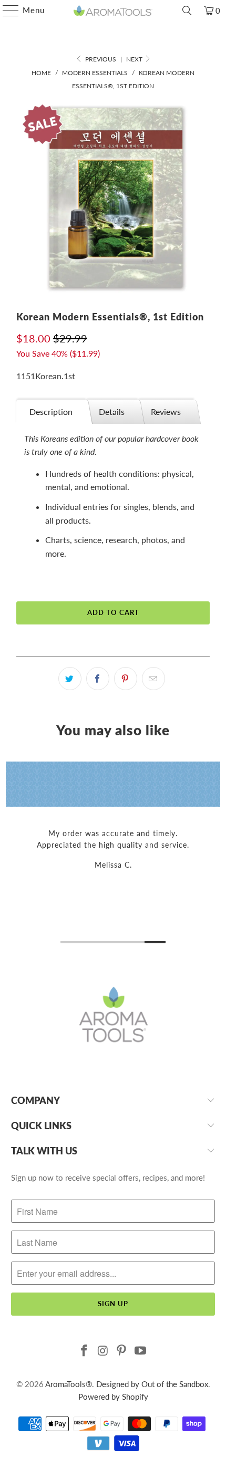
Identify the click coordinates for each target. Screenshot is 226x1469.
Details (112, 411)
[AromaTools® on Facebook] (85, 1351)
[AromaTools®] (113, 10)
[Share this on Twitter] (69, 678)
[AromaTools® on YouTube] (141, 1351)
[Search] (187, 10)
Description (51, 411)
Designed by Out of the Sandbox (152, 1384)
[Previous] (10, 854)
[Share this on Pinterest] (125, 678)
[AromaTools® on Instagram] (103, 1351)
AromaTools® (68, 1384)
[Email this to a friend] (153, 678)
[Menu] (5, 10)
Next (135, 59)
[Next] (215, 854)
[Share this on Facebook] (97, 678)
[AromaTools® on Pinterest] (122, 1351)
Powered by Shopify (113, 1396)
